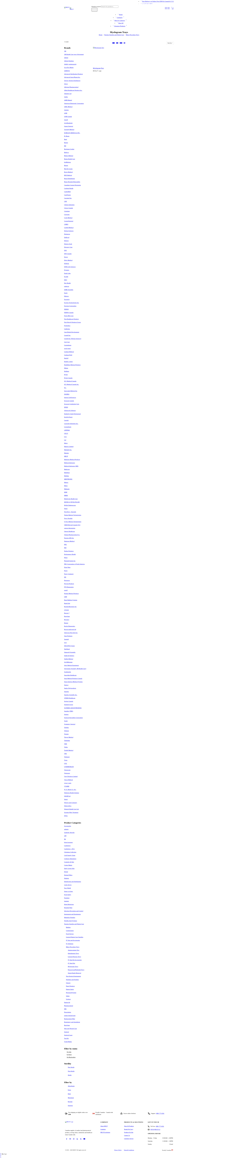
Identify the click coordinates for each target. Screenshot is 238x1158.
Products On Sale (128, 1132)
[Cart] (172, 9)
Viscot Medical (68, 780)
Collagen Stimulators (70, 858)
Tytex (65, 760)
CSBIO (66, 224)
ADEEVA (67, 70)
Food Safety (67, 894)
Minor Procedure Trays (132, 35)
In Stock (69, 1054)
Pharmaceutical (68, 1005)
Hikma (66, 368)
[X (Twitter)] (80, 1139)
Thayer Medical (68, 737)
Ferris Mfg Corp (68, 316)
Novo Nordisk (68, 518)
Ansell (66, 120)
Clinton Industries (69, 204)
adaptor (66, 829)
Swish (66, 721)
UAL (65, 763)
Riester (66, 623)
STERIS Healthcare (69, 698)
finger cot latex (68, 891)
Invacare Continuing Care (71, 404)
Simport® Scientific (69, 652)
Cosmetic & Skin (69, 862)
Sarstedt (66, 639)
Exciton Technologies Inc (71, 302)
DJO (65, 250)
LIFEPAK (67, 430)
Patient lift (67, 1002)
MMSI (66, 495)
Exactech (66, 299)
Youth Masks (68, 1041)
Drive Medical (68, 260)
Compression (70, 930)
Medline (66, 476)
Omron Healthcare (69, 531)
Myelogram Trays (73, 966)
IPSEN (66, 407)
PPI (65, 577)
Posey (66, 570)
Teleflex (66, 727)
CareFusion (67, 195)
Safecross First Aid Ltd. (71, 632)
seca (65, 642)
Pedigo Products (69, 551)
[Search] (94, 10)
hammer (66, 901)
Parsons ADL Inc (69, 538)
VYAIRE (66, 786)
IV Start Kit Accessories (75, 960)
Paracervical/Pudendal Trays (76, 970)
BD (65, 146)
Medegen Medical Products (72, 459)
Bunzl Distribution (69, 178)
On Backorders (71, 1057)
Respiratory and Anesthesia (72, 1022)
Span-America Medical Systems (73, 681)
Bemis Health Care (69, 159)
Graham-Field (68, 355)
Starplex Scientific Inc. (70, 695)
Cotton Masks (68, 865)
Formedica (67, 325)
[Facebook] (66, 1139)
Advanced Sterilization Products (73, 74)
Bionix (66, 165)
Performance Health (70, 554)
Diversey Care (68, 247)
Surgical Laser (68, 1035)
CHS (65, 201)
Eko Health (67, 283)
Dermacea (67, 234)
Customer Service (128, 1138)
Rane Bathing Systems (70, 600)
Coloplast (67, 211)
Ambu (66, 97)
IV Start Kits (71, 963)
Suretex (66, 714)
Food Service (70, 934)
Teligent (66, 731)
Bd (65, 839)
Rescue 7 (66, 613)
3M (65, 51)
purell (65, 590)
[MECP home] (71, 1124)
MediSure (67, 472)
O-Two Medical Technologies (72, 521)
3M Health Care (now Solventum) (74, 54)
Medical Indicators (69, 463)
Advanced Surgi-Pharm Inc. (72, 77)
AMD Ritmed (68, 100)
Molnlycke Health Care (71, 499)
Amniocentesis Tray (73, 950)
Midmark (66, 489)
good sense (67, 348)
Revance (66, 619)
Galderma (67, 329)
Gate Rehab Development (71, 332)
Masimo (66, 453)
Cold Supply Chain (69, 855)
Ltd (65, 440)
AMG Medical (68, 106)
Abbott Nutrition (69, 61)
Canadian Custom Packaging (72, 185)
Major (66, 443)
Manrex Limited (68, 446)
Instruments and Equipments (72, 914)
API (65, 836)
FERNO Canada (68, 312)
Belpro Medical (68, 155)
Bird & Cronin (68, 169)
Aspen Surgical (68, 126)
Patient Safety (70, 989)
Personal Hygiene (71, 992)
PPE (65, 1009)
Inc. (65, 387)
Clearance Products (119, 26)
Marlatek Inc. (68, 450)
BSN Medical (68, 175)
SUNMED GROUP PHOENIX (73, 708)
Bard (65, 139)
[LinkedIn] (77, 1139)
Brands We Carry (128, 1129)
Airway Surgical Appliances (72, 80)
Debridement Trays (73, 953)
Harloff (66, 358)
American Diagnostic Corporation (74, 103)
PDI (65, 547)
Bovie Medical (68, 172)
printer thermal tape (69, 1015)
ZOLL (66, 815)
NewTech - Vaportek (70, 512)
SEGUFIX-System (69, 646)
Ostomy (68, 983)
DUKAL (66, 263)
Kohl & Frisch (68, 417)
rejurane (66, 610)
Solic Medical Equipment (71, 665)
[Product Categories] (166, 9)
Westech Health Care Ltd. (71, 809)
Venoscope (67, 770)
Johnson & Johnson (70, 410)
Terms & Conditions (129, 1150)
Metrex (66, 482)
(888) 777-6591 (160, 1113)
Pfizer (65, 557)
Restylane (67, 616)
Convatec (67, 214)
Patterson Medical (69, 541)
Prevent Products (69, 583)
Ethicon (66, 296)
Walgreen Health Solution (71, 793)
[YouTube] (84, 1138)
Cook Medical (68, 217)
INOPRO (66, 394)
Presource (67, 580)
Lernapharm (67, 427)
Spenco (66, 685)
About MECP (104, 1126)
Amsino (66, 110)
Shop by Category (119, 20)
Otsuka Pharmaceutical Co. (72, 534)
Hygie (66, 374)
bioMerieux (67, 162)
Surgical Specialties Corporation (73, 717)
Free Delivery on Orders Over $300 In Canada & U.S (158, 1)
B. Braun (66, 136)
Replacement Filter (69, 1019)
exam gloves (67, 885)
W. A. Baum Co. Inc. (70, 789)
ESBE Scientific (68, 289)
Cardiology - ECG (69, 849)
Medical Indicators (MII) (71, 466)
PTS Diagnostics (69, 587)
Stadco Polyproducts (70, 688)
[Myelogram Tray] (102, 56)
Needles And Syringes (70, 920)
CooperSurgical (68, 221)
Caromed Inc (68, 198)
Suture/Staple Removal (74, 973)
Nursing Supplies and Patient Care (114, 35)
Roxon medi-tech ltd (70, 629)
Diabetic (66, 878)
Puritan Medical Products (71, 593)
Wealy (66, 799)
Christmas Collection (70, 852)
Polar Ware (67, 567)
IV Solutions (69, 943)
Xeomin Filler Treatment (71, 812)
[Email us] (70, 1138)
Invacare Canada (69, 401)
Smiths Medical (68, 659)
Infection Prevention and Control (73, 911)
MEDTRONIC (68, 479)
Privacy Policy (118, 1150)
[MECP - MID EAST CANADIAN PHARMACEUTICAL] (68, 8)
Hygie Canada (68, 378)
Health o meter (68, 361)
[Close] (1, 1154)
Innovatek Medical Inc (70, 391)
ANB (65, 113)
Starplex (66, 691)
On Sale (69, 1052)
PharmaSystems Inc (69, 561)
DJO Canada (67, 253)
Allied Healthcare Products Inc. (73, 90)
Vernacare (67, 773)
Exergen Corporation (70, 306)
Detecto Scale (68, 244)
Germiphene (67, 345)
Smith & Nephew (69, 655)
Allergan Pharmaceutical (71, 87)
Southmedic (67, 672)
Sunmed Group (68, 704)
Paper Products (70, 986)
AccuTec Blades (69, 67)
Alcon (66, 84)
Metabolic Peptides (69, 917)
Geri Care (67, 342)
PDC (65, 544)
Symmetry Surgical (69, 724)
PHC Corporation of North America (74, 564)
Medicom (67, 469)
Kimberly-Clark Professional (72, 414)
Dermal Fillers (68, 875)
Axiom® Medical (69, 129)
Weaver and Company (70, 802)
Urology (68, 999)
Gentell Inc (67, 335)
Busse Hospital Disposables (72, 182)
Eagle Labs (67, 273)
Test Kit (66, 1038)
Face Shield (67, 888)
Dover (66, 257)
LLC (65, 436)
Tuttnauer (67, 757)
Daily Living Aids (69, 868)
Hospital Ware (68, 907)
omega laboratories (69, 528)
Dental (66, 871)
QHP (65, 597)
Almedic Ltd (67, 93)
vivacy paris (67, 783)
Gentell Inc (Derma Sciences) (72, 338)
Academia (103, 1129)
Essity (66, 293)
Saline (68, 996)
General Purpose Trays (74, 956)
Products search (96, 6)
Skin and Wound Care (70, 1028)
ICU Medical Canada (70, 381)
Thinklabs (67, 740)
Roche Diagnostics (69, 626)
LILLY (66, 433)
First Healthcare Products (71, 319)
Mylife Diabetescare (70, 505)
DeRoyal (66, 237)
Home (121, 14)
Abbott (66, 57)
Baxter (66, 142)
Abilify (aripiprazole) (70, 64)
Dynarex (66, 270)
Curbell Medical (68, 227)
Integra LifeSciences (70, 397)
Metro (66, 485)
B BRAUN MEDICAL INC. (72, 133)
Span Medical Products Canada (73, 678)
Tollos (66, 747)
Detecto (66, 240)
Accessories (67, 826)
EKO (65, 280)
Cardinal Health (68, 188)
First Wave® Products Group (72, 322)
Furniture (66, 898)
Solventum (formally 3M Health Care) (75, 668)
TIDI (65, 744)
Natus (65, 508)
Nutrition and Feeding (72, 979)
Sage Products (68, 636)
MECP (66, 456)
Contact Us (127, 1135)
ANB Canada (68, 116)
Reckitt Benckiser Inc (70, 606)
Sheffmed (67, 649)
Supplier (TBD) (68, 711)
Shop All (120, 23)
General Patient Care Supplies (74, 937)
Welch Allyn (67, 806)
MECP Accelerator (105, 1132)
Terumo (66, 734)
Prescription (67, 1012)
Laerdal (66, 420)
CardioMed (67, 191)
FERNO (66, 309)
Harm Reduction (69, 904)
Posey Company (69, 574)
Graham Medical (69, 351)
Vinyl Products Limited (71, 776)
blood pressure (68, 842)
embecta (66, 286)
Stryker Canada (68, 701)
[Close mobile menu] (0, 1157)
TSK (65, 753)
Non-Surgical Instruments (73, 976)
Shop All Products (129, 1126)
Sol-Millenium (68, 662)
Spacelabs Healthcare (70, 675)
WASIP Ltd (67, 796)
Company (120, 17)
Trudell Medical (68, 750)
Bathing (68, 927)
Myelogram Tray (98, 68)
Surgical (66, 1032)
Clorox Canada (68, 208)
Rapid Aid (67, 603)
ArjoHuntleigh (68, 123)
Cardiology (67, 845)
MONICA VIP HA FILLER (72, 502)
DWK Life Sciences (70, 267)
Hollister (66, 371)
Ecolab (66, 276)
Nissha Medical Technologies (72, 515)
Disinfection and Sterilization (72, 881)
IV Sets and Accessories (73, 940)
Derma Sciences (68, 231)
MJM (65, 492)
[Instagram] (73, 1138)
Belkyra (66, 152)
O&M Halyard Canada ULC (72, 525)
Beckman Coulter (69, 149)
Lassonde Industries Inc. (71, 423)
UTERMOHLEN (69, 766)
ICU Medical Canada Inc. (71, 384)
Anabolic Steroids (69, 832)
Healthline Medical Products (72, 365)
